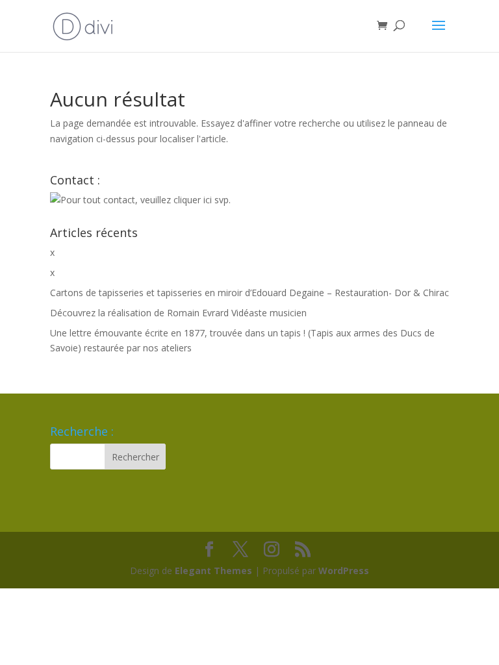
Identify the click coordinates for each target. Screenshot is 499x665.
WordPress (343, 570)
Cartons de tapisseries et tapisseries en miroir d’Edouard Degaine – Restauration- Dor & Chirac (249, 292)
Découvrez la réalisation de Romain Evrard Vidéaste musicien (178, 313)
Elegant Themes (213, 570)
